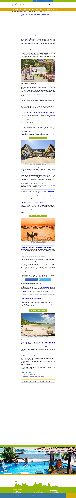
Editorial (38, 490)
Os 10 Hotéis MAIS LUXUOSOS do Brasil (29, 374)
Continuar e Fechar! (71, 495)
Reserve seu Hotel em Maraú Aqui (38, 310)
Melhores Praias (23, 9)
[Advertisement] (38, 25)
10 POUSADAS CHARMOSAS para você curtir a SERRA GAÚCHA (33, 376)
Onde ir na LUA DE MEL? (27, 377)
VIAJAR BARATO (43, 9)
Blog (19, 11)
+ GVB (56, 9)
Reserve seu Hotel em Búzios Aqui (38, 215)
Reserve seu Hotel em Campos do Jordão (38, 137)
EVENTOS (37, 9)
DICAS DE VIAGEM (31, 9)
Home (17, 11)
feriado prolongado (43, 47)
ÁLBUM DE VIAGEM (50, 9)
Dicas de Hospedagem (24, 11)
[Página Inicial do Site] (13, 1)
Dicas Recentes (16, 9)
